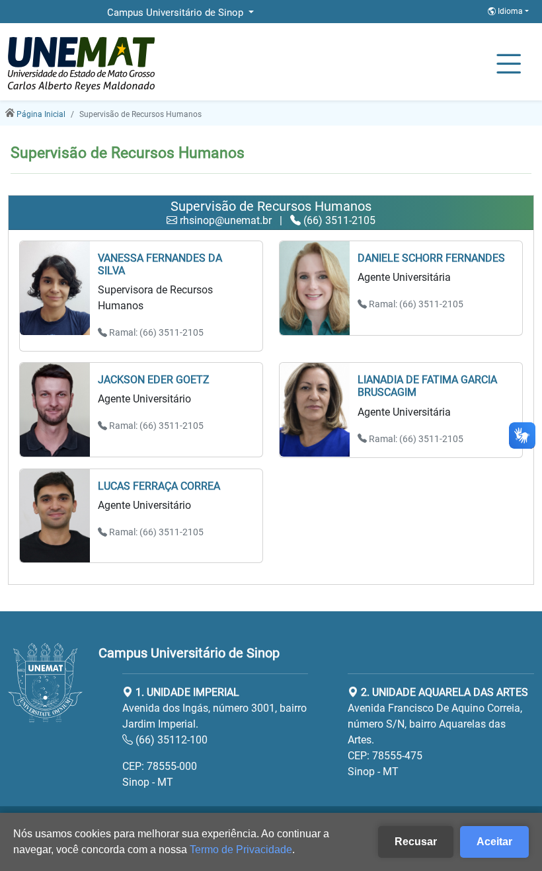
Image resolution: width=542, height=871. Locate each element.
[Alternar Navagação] (508, 65)
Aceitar (494, 841)
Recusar (416, 841)
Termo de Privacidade (241, 849)
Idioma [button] (510, 11)
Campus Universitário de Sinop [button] (176, 13)
